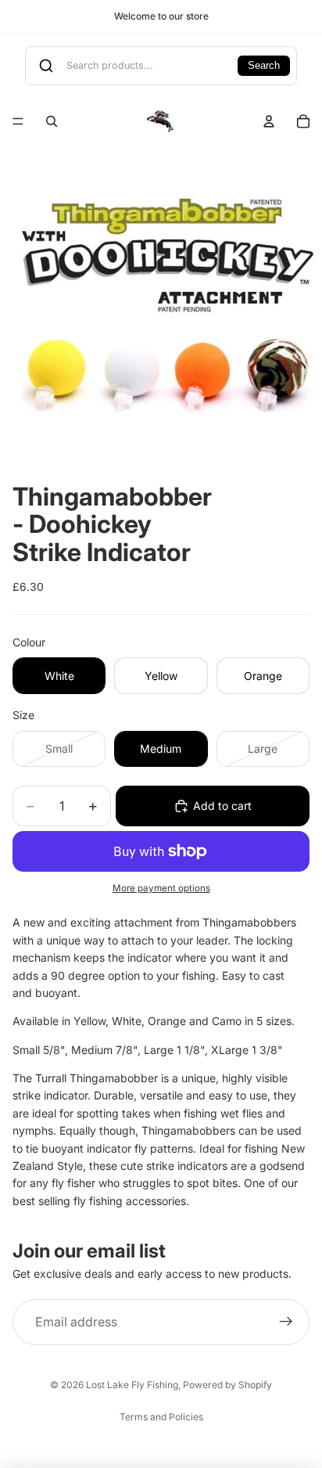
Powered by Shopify (227, 1385)
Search (264, 65)
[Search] (51, 121)
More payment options (161, 888)
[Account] (269, 121)
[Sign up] (286, 1322)
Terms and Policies (161, 1417)
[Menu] (18, 121)
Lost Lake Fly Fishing (132, 1385)
